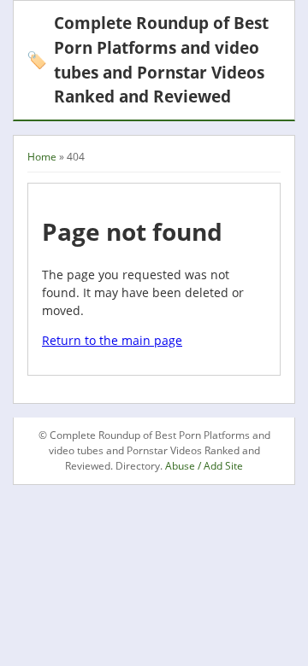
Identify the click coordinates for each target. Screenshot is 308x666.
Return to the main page (112, 340)
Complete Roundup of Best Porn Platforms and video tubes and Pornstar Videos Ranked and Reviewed (148, 59)
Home (41, 156)
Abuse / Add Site (204, 466)
